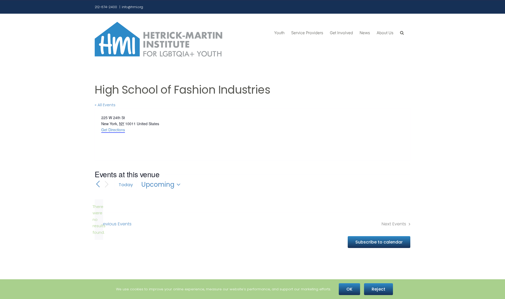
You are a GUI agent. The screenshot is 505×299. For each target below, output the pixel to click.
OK (349, 289)
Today (126, 184)
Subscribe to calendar (379, 242)
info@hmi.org (132, 7)
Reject (378, 289)
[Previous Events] (98, 184)
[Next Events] (107, 185)
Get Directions (113, 129)
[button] (402, 32)
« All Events (105, 105)
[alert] (99, 219)
